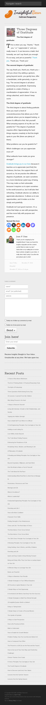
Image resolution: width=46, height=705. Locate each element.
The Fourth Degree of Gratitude (17, 666)
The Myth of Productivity (15, 387)
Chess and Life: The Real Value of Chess (20, 525)
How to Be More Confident (15, 512)
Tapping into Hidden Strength (16, 416)
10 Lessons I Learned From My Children (20, 396)
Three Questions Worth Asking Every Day (20, 391)
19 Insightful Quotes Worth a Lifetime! (19, 602)
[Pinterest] (28, 225)
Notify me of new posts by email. (16, 325)
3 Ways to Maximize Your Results (18, 576)
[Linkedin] (23, 225)
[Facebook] (9, 225)
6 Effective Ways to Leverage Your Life (19, 567)
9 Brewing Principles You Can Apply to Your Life (22, 543)
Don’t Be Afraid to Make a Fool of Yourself (20, 467)
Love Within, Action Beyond (16, 433)
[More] (18, 230)
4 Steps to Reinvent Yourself (16, 404)
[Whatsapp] (14, 230)
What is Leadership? (14, 496)
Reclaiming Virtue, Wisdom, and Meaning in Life (22, 446)
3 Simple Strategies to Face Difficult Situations (21, 580)
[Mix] (9, 230)
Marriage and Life (13, 487)
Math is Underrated (13, 628)
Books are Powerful (13, 572)
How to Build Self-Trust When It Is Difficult (20, 421)
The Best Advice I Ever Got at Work (18, 534)
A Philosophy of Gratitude (15, 451)
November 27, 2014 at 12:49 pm (19, 269)
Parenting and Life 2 (13, 508)
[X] (14, 225)
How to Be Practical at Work (16, 624)
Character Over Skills (14, 517)
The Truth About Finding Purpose (17, 438)
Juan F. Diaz (13, 263)
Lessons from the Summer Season (18, 674)
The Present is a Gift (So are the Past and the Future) (23, 645)
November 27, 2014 (27, 263)
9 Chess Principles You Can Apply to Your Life (21, 661)
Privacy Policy (12, 700)
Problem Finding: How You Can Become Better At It (23, 637)
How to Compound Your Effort (16, 641)
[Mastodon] (33, 225)
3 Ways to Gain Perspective (16, 619)
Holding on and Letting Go (15, 429)
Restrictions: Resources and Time (18, 483)
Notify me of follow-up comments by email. (19, 320)
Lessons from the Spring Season (17, 679)
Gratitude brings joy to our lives (19, 164)
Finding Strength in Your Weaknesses (19, 521)
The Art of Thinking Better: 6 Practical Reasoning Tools (24, 383)
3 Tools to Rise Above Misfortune (17, 378)
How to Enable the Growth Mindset (18, 632)
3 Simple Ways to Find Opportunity (18, 589)
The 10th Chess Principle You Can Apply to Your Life (23, 538)
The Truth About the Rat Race (16, 471)
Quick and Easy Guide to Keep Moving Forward (22, 556)
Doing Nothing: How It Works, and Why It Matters (22, 547)
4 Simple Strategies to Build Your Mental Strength (22, 598)
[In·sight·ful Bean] (23, 13)
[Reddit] (18, 225)
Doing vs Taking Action (14, 606)
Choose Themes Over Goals (16, 657)
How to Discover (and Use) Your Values (19, 670)
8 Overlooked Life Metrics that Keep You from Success (24, 593)
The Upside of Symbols (14, 615)
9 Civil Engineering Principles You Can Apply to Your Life (24, 425)
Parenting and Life (13, 551)
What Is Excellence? (14, 492)
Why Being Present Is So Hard (17, 400)
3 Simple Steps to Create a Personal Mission (21, 611)
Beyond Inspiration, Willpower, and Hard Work (21, 463)
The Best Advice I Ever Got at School (19, 530)
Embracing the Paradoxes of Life (17, 442)
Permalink (12, 266)
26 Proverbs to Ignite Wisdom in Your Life (20, 585)
